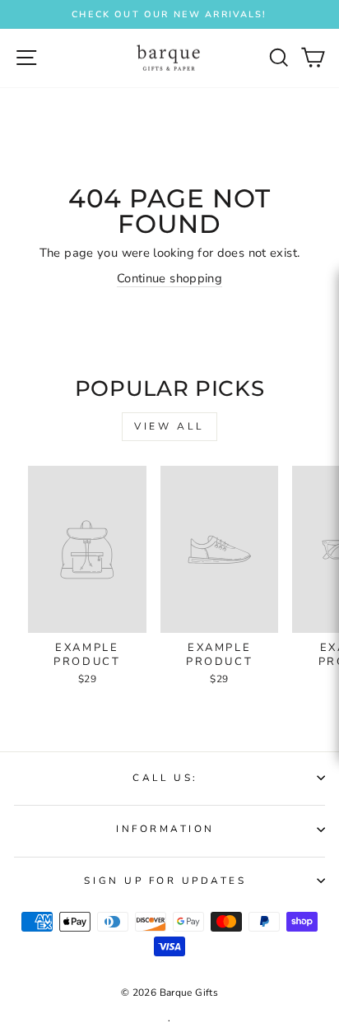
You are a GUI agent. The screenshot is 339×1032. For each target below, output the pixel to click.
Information (165, 828)
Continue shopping (169, 278)
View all (169, 426)
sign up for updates (165, 880)
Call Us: (164, 777)
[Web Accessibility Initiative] (332, 476)
